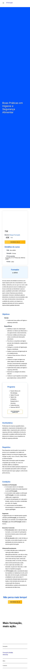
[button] (26, 3)
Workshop (5, 654)
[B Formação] (9, 3)
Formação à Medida (8, 652)
